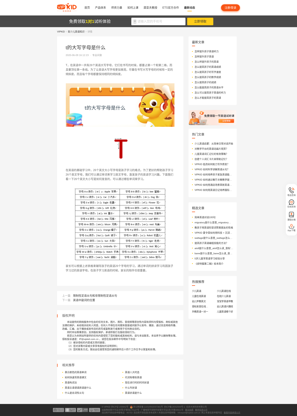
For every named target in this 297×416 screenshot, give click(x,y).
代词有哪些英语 (133, 377)
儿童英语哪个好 (225, 311)
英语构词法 (71, 382)
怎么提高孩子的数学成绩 (208, 77)
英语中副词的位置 (84, 300)
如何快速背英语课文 (75, 377)
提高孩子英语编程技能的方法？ (211, 243)
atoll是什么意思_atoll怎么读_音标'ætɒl (214, 248)
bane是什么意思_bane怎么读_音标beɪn (214, 253)
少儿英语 (196, 291)
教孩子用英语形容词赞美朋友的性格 (214, 227)
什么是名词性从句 (74, 392)
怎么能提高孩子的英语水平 (209, 87)
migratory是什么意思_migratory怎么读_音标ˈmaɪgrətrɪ (214, 222)
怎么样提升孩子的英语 (207, 61)
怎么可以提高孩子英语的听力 (210, 92)
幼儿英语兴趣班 (225, 306)
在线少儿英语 (224, 296)
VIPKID (61, 31)
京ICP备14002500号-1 (174, 407)
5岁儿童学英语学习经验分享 (210, 258)
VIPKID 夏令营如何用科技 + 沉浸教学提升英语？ (214, 232)
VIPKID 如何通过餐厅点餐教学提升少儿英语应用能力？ (214, 179)
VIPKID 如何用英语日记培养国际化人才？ (214, 190)
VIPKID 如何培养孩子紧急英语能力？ (214, 174)
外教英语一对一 (200, 311)
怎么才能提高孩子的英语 (208, 97)
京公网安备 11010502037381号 (148, 407)
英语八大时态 (132, 372)
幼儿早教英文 (199, 301)
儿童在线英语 (199, 296)
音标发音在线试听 (200, 306)
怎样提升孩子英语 (204, 56)
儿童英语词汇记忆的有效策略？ (211, 154)
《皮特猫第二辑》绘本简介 (209, 263)
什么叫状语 (131, 387)
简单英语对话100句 (205, 217)
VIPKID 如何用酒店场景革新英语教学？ (214, 184)
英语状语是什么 (133, 392)
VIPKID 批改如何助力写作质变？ (212, 164)
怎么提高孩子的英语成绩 (208, 66)
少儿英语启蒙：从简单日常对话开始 (214, 143)
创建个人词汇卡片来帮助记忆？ (211, 159)
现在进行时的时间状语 (137, 382)
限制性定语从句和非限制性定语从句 (95, 295)
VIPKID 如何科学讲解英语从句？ (212, 169)
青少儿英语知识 (76, 31)
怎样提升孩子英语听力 (207, 51)
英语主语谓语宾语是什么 (78, 387)
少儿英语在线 (224, 291)
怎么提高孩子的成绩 (205, 82)
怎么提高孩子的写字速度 (208, 72)
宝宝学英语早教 (225, 301)
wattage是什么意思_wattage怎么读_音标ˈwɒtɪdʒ (214, 238)
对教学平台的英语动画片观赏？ (211, 148)
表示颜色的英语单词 (75, 372)
